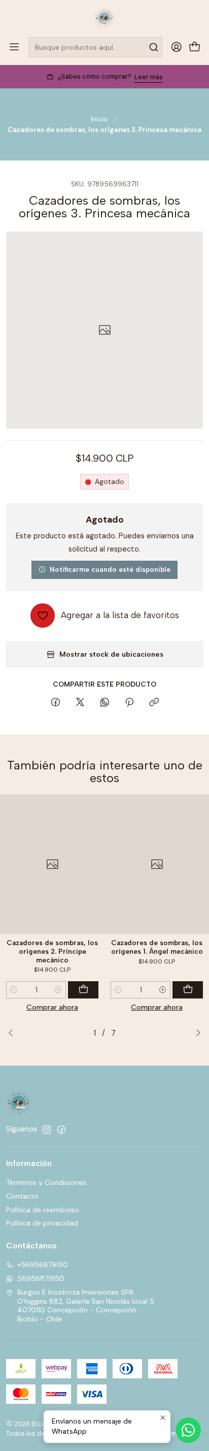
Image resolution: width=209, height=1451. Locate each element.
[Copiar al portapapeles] (154, 703)
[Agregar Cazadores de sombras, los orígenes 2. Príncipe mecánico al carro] (83, 989)
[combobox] (95, 47)
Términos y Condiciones (46, 1182)
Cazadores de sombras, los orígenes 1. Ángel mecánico (157, 947)
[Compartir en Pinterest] (129, 703)
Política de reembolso (42, 1209)
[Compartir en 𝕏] (80, 703)
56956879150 (40, 1278)
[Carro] (195, 47)
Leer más (148, 77)
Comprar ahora (52, 1007)
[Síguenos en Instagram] (47, 1129)
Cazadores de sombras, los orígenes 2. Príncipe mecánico (52, 951)
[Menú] (14, 47)
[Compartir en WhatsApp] (104, 703)
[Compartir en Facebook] (55, 703)
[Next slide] (195, 1033)
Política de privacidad (42, 1223)
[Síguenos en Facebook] (61, 1129)
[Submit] (153, 47)
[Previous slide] (13, 1033)
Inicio (99, 119)
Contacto (22, 1196)
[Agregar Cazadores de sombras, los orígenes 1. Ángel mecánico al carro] (187, 989)
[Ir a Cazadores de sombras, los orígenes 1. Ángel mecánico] (156, 864)
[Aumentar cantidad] (58, 990)
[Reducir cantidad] (14, 990)
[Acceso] (176, 47)
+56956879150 (42, 1264)
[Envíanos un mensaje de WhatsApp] (188, 1430)
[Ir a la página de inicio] (104, 18)
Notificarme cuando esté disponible (110, 569)
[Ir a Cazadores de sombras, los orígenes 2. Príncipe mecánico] (52, 864)
